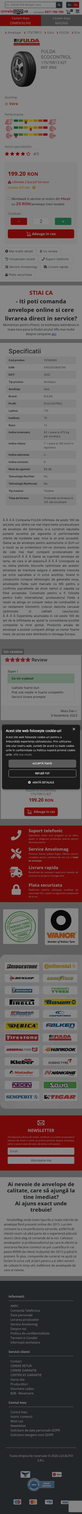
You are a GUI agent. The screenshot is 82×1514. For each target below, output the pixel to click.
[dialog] (41, 757)
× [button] (73, 729)
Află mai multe (22, 755)
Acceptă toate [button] (42, 763)
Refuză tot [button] (42, 773)
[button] (41, 782)
